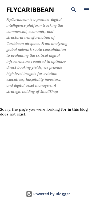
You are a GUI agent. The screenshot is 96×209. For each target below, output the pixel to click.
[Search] (73, 9)
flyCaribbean (30, 9)
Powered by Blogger (51, 193)
